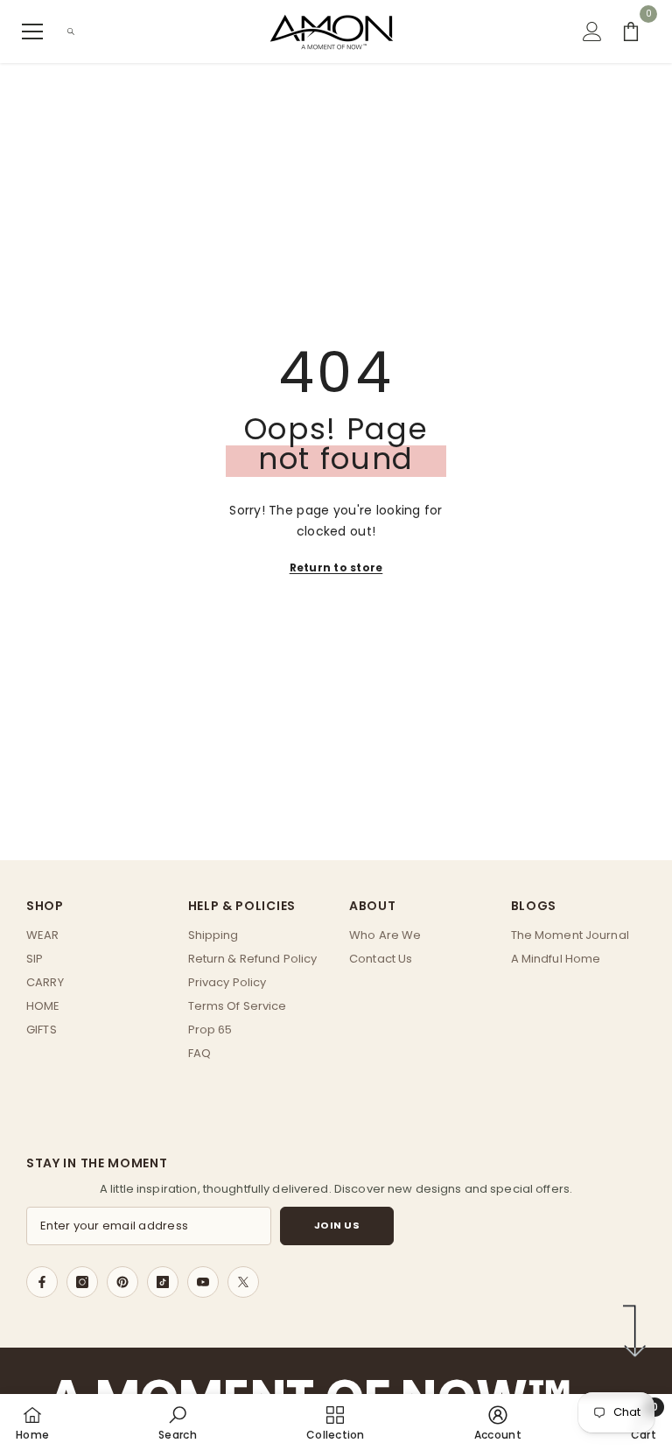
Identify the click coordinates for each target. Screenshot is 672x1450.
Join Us (337, 1225)
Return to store (336, 567)
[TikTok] (162, 1282)
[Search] (71, 31)
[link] (178, 1421)
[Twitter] (243, 1282)
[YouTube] (203, 1282)
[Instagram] (82, 1282)
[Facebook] (42, 1282)
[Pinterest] (122, 1282)
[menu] (32, 31)
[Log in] (592, 31)
